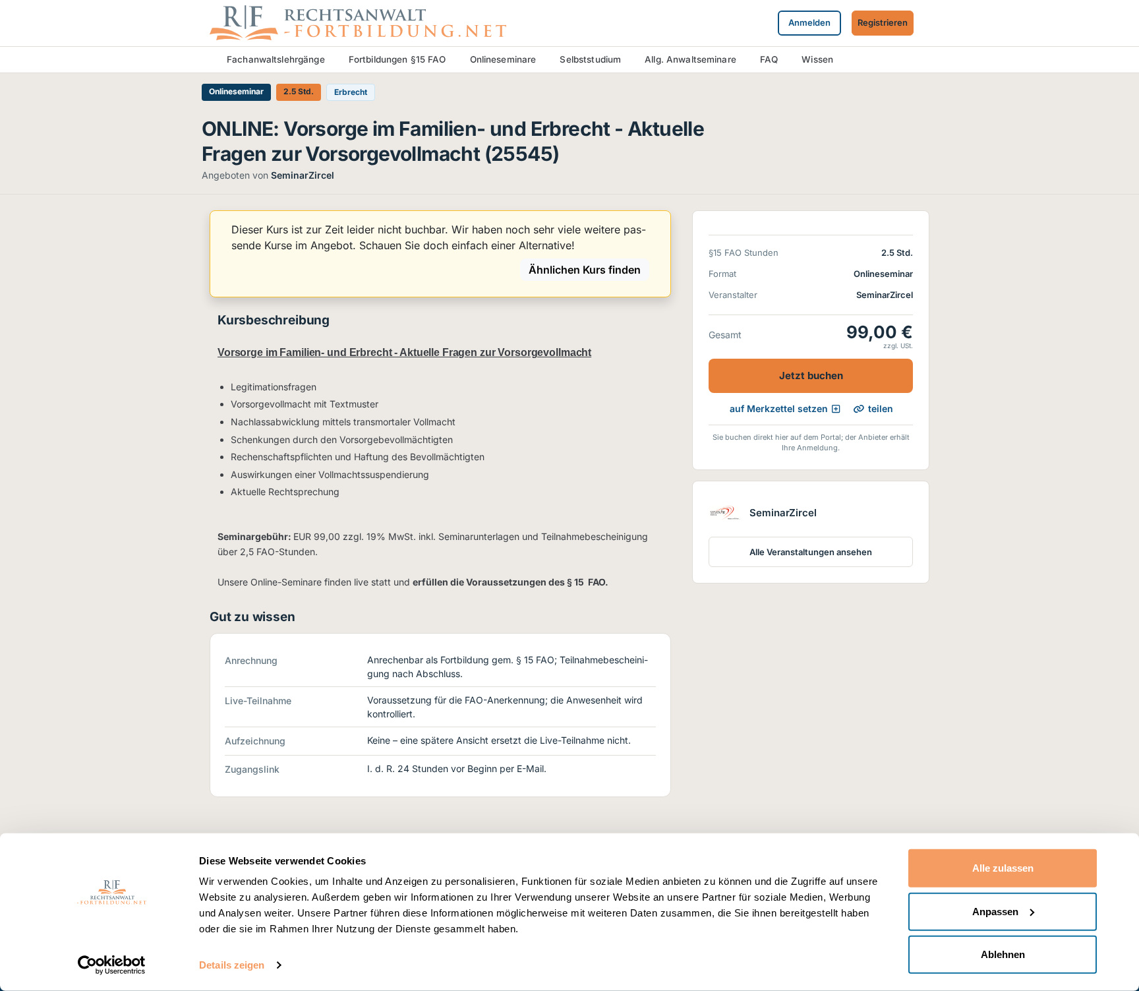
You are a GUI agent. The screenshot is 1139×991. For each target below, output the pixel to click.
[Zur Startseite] (358, 21)
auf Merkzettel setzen (779, 408)
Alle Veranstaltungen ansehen (810, 552)
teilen (880, 408)
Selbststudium (590, 59)
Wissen (817, 59)
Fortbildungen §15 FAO (397, 59)
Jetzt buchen (811, 375)
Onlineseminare (503, 59)
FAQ (769, 59)
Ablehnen (1003, 954)
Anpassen (995, 910)
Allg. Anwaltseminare (690, 59)
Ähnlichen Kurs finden (585, 269)
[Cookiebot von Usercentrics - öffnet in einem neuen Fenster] (111, 965)
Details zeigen (231, 965)
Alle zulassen (1003, 868)
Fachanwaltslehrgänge (276, 59)
